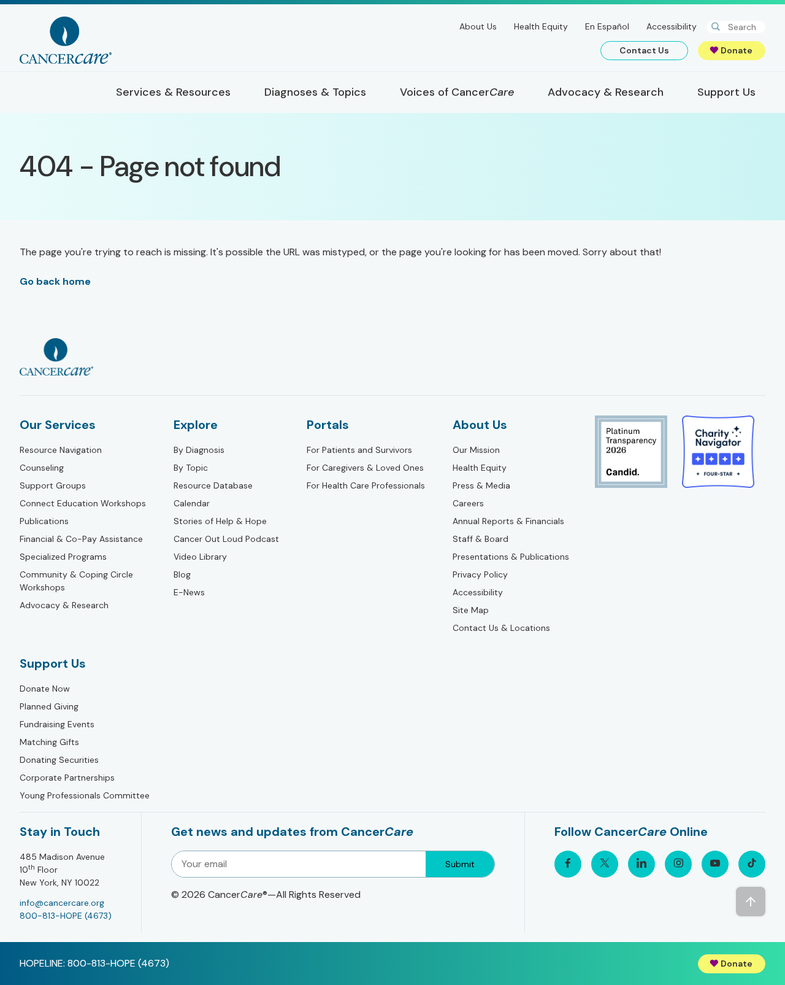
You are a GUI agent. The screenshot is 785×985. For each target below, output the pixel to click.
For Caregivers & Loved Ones (365, 467)
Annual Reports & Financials (508, 521)
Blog (182, 574)
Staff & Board (480, 538)
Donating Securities (59, 759)
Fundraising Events (57, 724)
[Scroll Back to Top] (750, 901)
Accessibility (671, 26)
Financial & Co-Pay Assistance (81, 538)
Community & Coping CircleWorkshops (76, 581)
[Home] (66, 40)
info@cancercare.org (62, 902)
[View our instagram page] (678, 864)
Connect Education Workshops (83, 503)
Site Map (471, 610)
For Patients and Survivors (359, 449)
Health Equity (541, 26)
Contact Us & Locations (501, 627)
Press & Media (481, 485)
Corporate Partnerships (67, 777)
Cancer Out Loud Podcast (226, 538)
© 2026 (266, 894)
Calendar (192, 503)
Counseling (42, 467)
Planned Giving (49, 706)
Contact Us (644, 50)
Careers (468, 503)
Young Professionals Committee (85, 795)
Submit (460, 864)
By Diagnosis (199, 449)
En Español (607, 26)
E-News (189, 592)
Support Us (53, 663)
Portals (328, 425)
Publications (44, 521)
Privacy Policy (480, 574)
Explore (196, 425)
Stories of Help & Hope (220, 521)
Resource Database (213, 485)
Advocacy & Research (64, 605)
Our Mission (476, 449)
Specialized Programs (63, 556)
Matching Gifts (49, 741)
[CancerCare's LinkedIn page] (641, 864)
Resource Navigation (61, 449)
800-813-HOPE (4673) (66, 915)
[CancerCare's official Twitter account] (604, 864)
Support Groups (53, 485)
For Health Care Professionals (366, 485)
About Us (478, 26)
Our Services (58, 425)
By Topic (191, 467)
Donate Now (45, 688)
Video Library (200, 556)
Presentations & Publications (511, 556)
